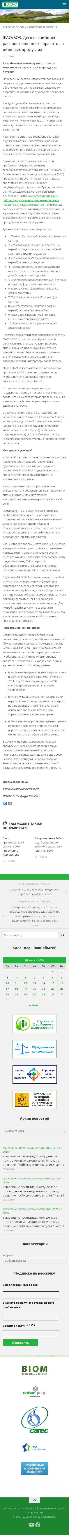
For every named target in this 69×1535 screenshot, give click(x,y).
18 (16, 988)
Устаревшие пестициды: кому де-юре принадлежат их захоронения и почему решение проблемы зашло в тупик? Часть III (34, 1160)
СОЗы (6, 1151)
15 (52, 983)
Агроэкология (13, 27)
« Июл (33, 1005)
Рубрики (8, 1255)
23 (61, 988)
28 (43, 994)
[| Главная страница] (12, 4)
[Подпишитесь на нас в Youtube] (31, 1524)
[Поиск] (62, 935)
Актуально (10, 1148)
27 (34, 994)
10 (7, 983)
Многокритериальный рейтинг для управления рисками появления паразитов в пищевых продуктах (31, 200)
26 (25, 994)
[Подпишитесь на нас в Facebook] (37, 1524)
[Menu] (64, 4)
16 (61, 983)
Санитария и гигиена (42, 27)
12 (25, 983)
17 (7, 988)
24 (7, 994)
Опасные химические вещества (39, 1148)
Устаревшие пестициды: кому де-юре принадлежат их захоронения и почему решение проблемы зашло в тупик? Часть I (33, 1222)
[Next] (41, 1392)
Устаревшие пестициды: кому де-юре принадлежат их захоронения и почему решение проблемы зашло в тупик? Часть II (34, 1191)
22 (52, 988)
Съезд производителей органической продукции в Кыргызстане (13, 846)
